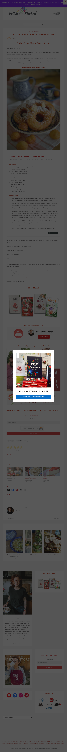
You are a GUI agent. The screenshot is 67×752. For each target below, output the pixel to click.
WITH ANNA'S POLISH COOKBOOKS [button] (33, 397)
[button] (52, 351)
